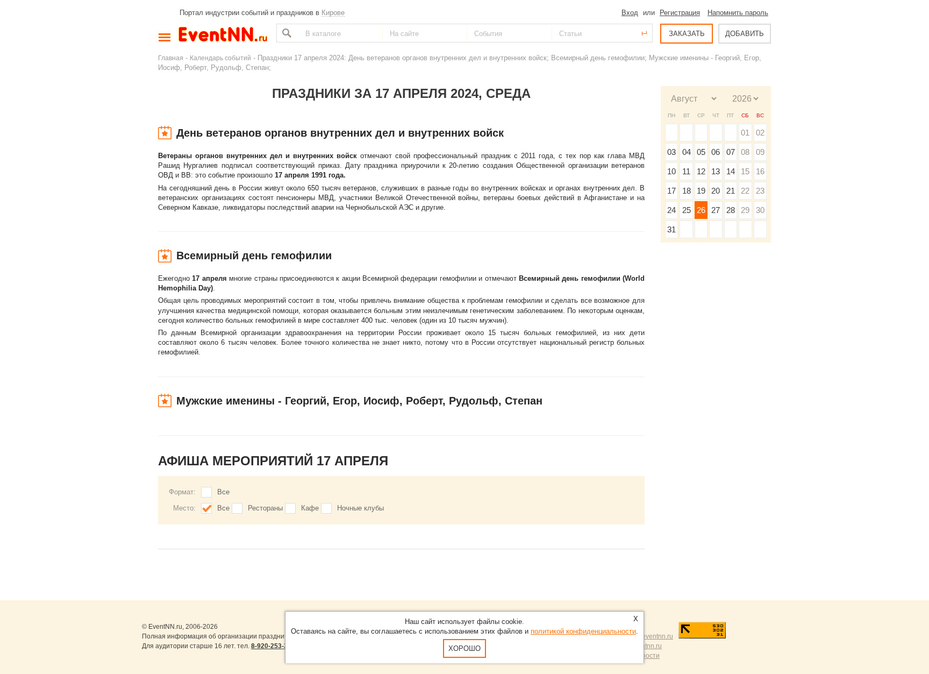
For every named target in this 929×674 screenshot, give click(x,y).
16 (760, 171)
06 (715, 152)
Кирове (333, 13)
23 (760, 190)
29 (745, 210)
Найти (285, 33)
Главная (170, 57)
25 (686, 210)
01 (745, 132)
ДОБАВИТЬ (744, 34)
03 (671, 152)
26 (701, 210)
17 (671, 190)
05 (701, 152)
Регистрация (680, 13)
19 (701, 190)
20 (715, 190)
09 (760, 152)
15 (745, 171)
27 (715, 210)
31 (671, 229)
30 (760, 210)
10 (671, 171)
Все (223, 492)
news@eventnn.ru (646, 636)
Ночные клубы (360, 508)
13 (715, 171)
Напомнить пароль (738, 13)
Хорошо (464, 648)
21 (730, 190)
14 (730, 171)
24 (671, 210)
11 (686, 171)
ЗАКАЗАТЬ (687, 34)
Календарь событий (220, 57)
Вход (629, 13)
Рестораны (265, 508)
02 (760, 132)
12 (701, 171)
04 (686, 152)
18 (686, 190)
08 (745, 152)
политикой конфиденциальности (583, 631)
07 (730, 152)
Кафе (310, 508)
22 (745, 190)
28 (730, 210)
